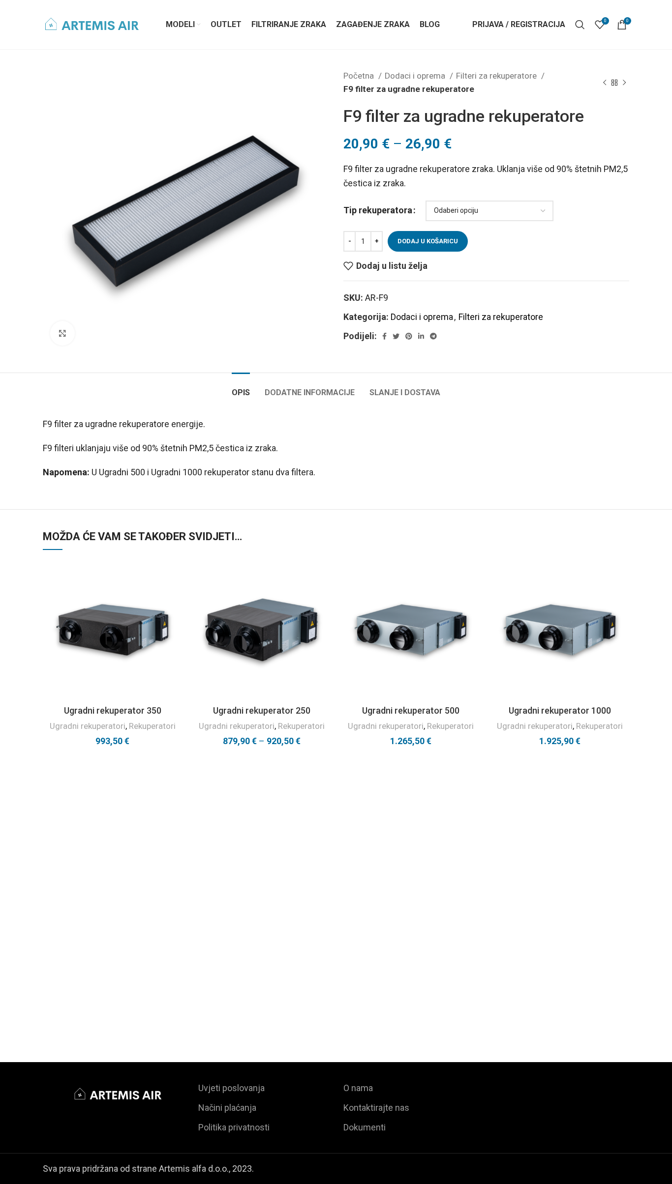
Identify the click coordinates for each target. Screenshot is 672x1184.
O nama (358, 1088)
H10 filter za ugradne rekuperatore (336, 1001)
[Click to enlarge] (62, 333)
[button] (174, 598)
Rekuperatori (152, 726)
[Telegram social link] (433, 336)
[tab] (241, 388)
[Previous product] (605, 82)
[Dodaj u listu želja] (174, 576)
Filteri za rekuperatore (497, 76)
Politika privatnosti (234, 1127)
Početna (359, 76)
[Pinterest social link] (408, 336)
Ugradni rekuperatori (87, 726)
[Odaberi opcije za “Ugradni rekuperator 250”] (323, 598)
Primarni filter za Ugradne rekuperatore (137, 1001)
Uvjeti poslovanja (231, 1088)
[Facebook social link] (384, 336)
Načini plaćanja (227, 1107)
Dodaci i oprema (416, 76)
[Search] (580, 24)
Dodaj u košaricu (427, 241)
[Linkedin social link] (421, 336)
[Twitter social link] (396, 336)
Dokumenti (364, 1127)
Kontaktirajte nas (376, 1107)
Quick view (174, 620)
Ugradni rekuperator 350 (112, 710)
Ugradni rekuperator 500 (410, 710)
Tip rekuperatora (377, 210)
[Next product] (624, 82)
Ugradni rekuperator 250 (261, 710)
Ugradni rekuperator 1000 (560, 710)
